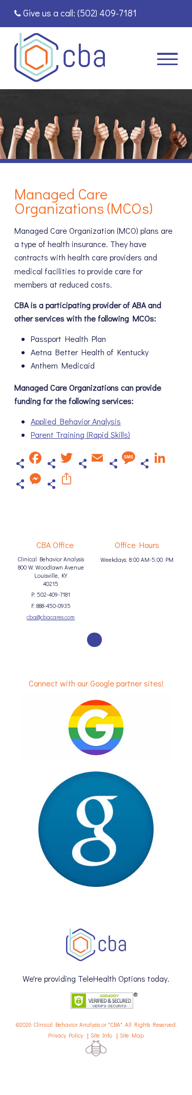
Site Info (101, 1035)
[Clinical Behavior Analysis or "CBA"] (59, 58)
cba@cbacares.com (51, 617)
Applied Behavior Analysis (76, 421)
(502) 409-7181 (107, 13)
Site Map (132, 1035)
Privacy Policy (65, 1035)
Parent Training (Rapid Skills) (80, 434)
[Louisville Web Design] (96, 1048)
